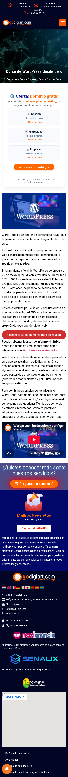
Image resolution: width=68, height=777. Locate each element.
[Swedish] (42, 587)
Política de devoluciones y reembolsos (27, 772)
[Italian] (23, 587)
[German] (18, 587)
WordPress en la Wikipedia (39, 350)
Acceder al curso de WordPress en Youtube (34, 335)
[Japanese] (27, 587)
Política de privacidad (17, 753)
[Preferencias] (7, 769)
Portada (11, 79)
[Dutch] (4, 587)
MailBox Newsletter (34, 515)
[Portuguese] (32, 587)
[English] (9, 587)
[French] (13, 587)
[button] (62, 22)
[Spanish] (37, 587)
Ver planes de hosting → (34, 167)
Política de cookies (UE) (18, 765)
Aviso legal (11, 759)
